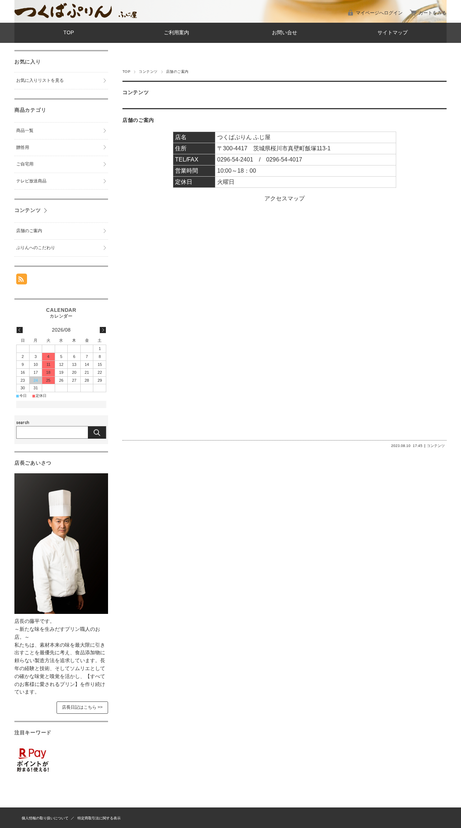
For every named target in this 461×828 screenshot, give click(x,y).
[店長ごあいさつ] (61, 612)
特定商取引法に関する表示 (99, 818)
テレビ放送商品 (31, 180)
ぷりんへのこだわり (35, 247)
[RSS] (21, 281)
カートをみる (433, 13)
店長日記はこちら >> (82, 707)
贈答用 (22, 147)
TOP (68, 32)
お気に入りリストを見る (40, 80)
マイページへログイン (379, 13)
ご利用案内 (176, 32)
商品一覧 (24, 130)
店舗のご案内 (138, 120)
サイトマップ (392, 32)
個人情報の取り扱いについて (45, 818)
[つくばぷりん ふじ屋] (75, 16)
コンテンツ (148, 72)
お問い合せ (284, 32)
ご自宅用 (24, 164)
